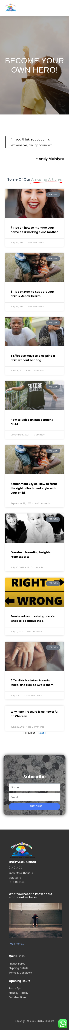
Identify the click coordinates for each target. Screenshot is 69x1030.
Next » (42, 733)
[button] (62, 8)
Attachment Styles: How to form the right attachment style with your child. (34, 488)
